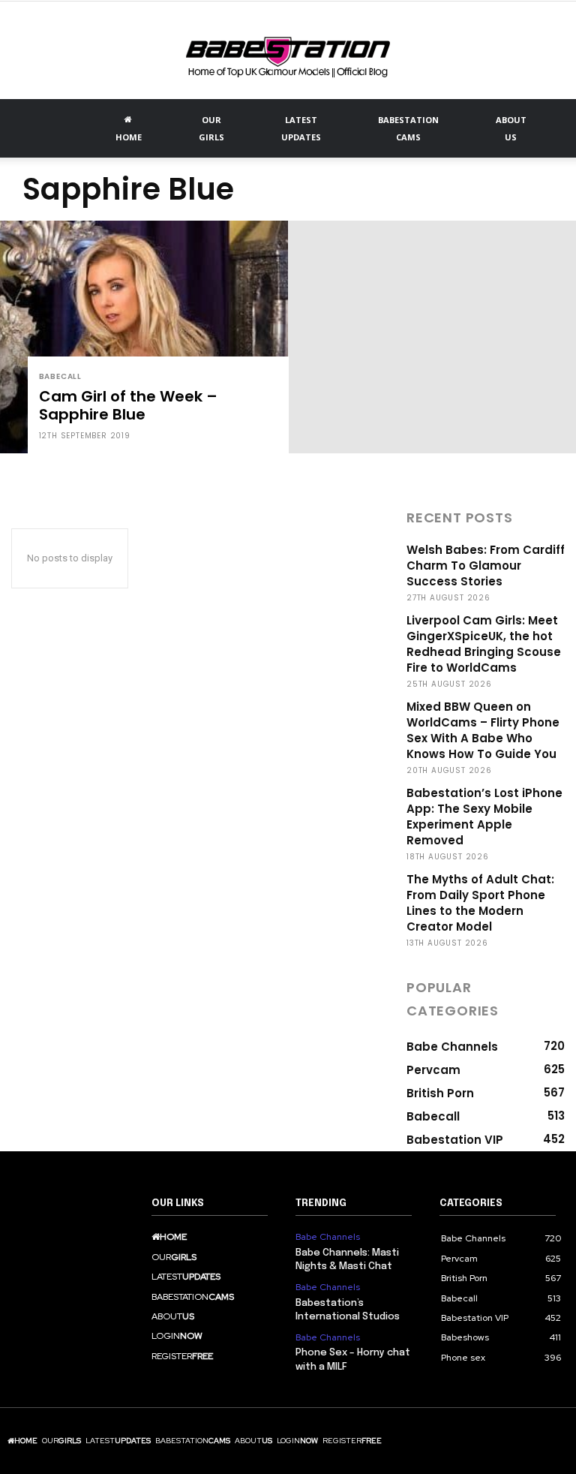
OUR (211, 128)
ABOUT (511, 128)
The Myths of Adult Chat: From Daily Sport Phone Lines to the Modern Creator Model (480, 902)
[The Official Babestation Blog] (288, 52)
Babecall (60, 376)
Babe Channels (328, 1237)
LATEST (301, 128)
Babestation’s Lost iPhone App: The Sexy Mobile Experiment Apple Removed (484, 816)
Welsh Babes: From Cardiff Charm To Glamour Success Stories (485, 565)
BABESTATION (408, 128)
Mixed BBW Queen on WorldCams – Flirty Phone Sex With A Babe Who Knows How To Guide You (483, 730)
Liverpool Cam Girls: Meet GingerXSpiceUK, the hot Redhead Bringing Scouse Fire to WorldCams (483, 643)
